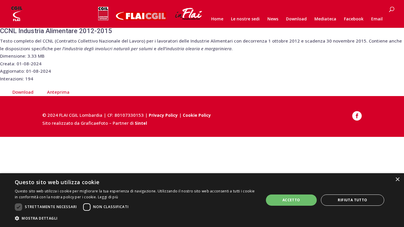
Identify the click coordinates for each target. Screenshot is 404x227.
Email (377, 19)
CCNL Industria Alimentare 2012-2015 (56, 31)
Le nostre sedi (245, 19)
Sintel (141, 123)
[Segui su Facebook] (357, 116)
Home (217, 19)
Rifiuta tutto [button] (352, 199)
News (272, 19)
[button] (135, 218)
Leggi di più (108, 197)
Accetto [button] (291, 199)
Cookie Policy (197, 115)
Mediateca (325, 19)
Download (296, 19)
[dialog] (202, 200)
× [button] (397, 179)
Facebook (353, 19)
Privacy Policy (163, 115)
